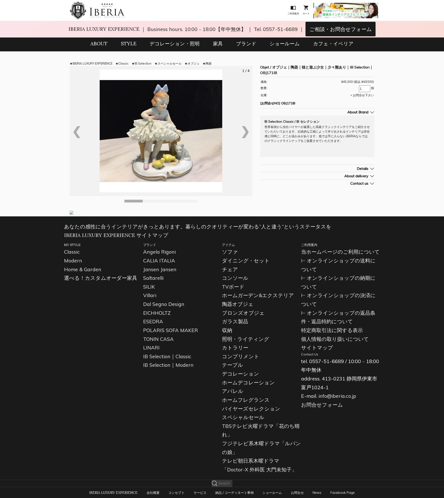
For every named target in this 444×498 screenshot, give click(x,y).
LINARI (151, 347)
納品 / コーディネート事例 (234, 493)
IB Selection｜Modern (168, 365)
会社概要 (153, 493)
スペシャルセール (169, 63)
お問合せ (297, 493)
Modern (73, 260)
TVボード (233, 286)
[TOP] (97, 4)
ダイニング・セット (246, 260)
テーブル (232, 365)
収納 (227, 330)
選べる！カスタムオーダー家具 (100, 278)
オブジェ (194, 63)
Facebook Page (342, 493)
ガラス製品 (235, 321)
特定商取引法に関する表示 (332, 330)
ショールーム (285, 43)
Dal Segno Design (163, 304)
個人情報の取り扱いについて (335, 339)
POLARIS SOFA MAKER (170, 330)
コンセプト (176, 493)
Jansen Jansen (159, 269)
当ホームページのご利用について (340, 252)
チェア (230, 269)
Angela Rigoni (159, 252)
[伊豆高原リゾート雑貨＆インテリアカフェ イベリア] (345, 6)
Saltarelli (153, 278)
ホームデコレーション (248, 382)
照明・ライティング (245, 339)
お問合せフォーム (322, 405)
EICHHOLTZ (157, 313)
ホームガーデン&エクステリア (258, 295)
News (317, 493)
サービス (200, 493)
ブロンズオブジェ (243, 313)
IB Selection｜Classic (167, 356)
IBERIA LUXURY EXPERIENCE (103, 29)
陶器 (209, 63)
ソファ (230, 252)
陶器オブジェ (237, 304)
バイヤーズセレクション (251, 408)
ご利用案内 (309, 245)
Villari (149, 295)
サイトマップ (317, 347)
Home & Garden (82, 269)
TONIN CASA (158, 339)
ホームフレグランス (246, 400)
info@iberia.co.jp (337, 396)
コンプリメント (240, 356)
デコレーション (240, 373)
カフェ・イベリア (333, 43)
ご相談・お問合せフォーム (340, 29)
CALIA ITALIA (159, 260)
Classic (123, 63)
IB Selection (143, 63)
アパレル (232, 391)
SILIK (149, 286)
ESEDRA (153, 321)
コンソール (235, 278)
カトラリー (235, 347)
